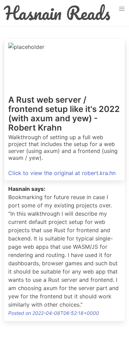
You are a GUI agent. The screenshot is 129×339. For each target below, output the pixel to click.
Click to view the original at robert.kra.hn (62, 173)
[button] (122, 9)
